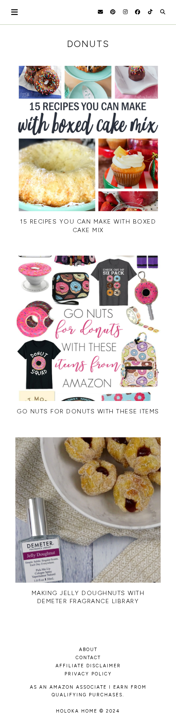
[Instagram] (125, 12)
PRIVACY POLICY (88, 674)
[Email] (100, 12)
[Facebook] (137, 12)
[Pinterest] (112, 12)
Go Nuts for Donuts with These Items (88, 411)
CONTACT (88, 657)
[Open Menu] (15, 12)
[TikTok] (150, 12)
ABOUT (88, 649)
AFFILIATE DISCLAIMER (88, 666)
